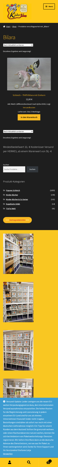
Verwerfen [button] (8, 453)
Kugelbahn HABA (13, 204)
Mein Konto (9, 462)
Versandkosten (29, 107)
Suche (29, 462)
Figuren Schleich (13, 190)
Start (8, 26)
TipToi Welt (11, 208)
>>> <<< (17, 220)
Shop (14, 26)
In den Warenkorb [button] (29, 117)
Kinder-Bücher (12, 195)
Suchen (6, 164)
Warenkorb (45, 460)
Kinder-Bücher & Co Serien (17, 199)
